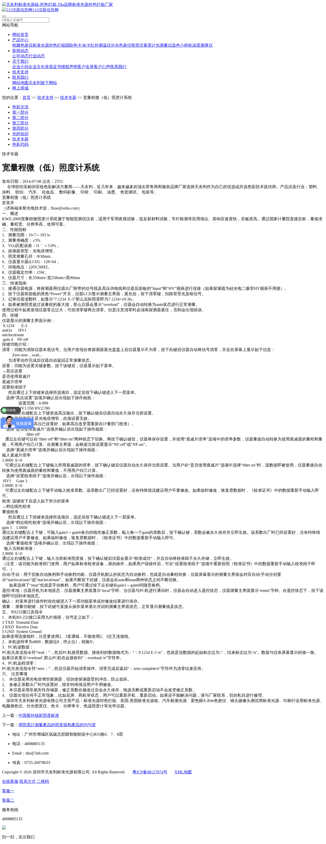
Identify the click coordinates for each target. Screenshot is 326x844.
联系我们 (118, 66)
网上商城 (20, 88)
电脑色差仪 (22, 45)
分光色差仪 (121, 45)
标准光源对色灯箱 (49, 45)
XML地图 (183, 772)
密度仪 (137, 45)
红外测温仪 (100, 45)
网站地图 (20, 83)
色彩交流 (20, 107)
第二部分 (20, 117)
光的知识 (20, 134)
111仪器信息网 (45, 10)
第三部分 (20, 123)
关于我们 (20, 61)
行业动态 (37, 56)
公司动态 (20, 56)
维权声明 (69, 66)
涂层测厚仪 (202, 45)
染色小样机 (182, 45)
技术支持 (20, 72)
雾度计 (149, 45)
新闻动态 (20, 50)
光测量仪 (164, 45)
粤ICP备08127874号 (149, 772)
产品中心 (20, 40)
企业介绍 (20, 66)
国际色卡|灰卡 (77, 45)
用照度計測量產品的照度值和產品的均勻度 (57, 725)
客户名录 (85, 66)
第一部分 (20, 112)
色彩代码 (20, 144)
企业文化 (37, 66)
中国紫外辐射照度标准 (38, 715)
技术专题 (68, 97)
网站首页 (20, 34)
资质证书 (53, 66)
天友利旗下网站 (43, 83)
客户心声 (102, 66)
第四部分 (20, 128)
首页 (26, 97)
